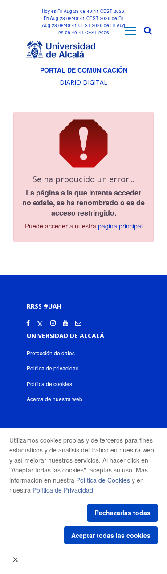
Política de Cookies (103, 480)
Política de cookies (49, 383)
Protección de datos (51, 353)
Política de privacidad (53, 368)
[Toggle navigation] (130, 30)
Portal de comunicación (83, 69)
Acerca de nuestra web (54, 399)
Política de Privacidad (63, 489)
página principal (120, 225)
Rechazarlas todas (122, 512)
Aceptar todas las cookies (111, 535)
